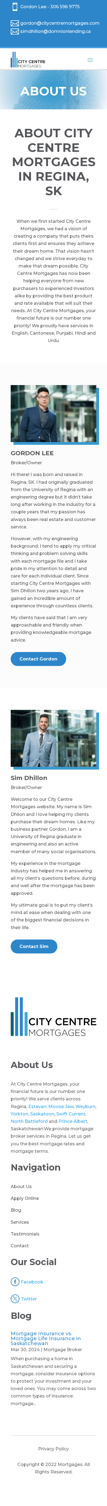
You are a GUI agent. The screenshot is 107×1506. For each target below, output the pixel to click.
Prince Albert (72, 1121)
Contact (20, 1245)
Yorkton (19, 1114)
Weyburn (85, 1106)
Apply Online (25, 1198)
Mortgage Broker (62, 1349)
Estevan (37, 1106)
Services (20, 1222)
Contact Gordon (38, 659)
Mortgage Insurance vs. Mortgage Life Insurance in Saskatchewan (46, 1338)
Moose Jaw (61, 1106)
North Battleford (29, 1121)
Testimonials (25, 1234)
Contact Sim (34, 946)
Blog (16, 1210)
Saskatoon (42, 1114)
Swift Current (70, 1114)
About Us (21, 1186)
